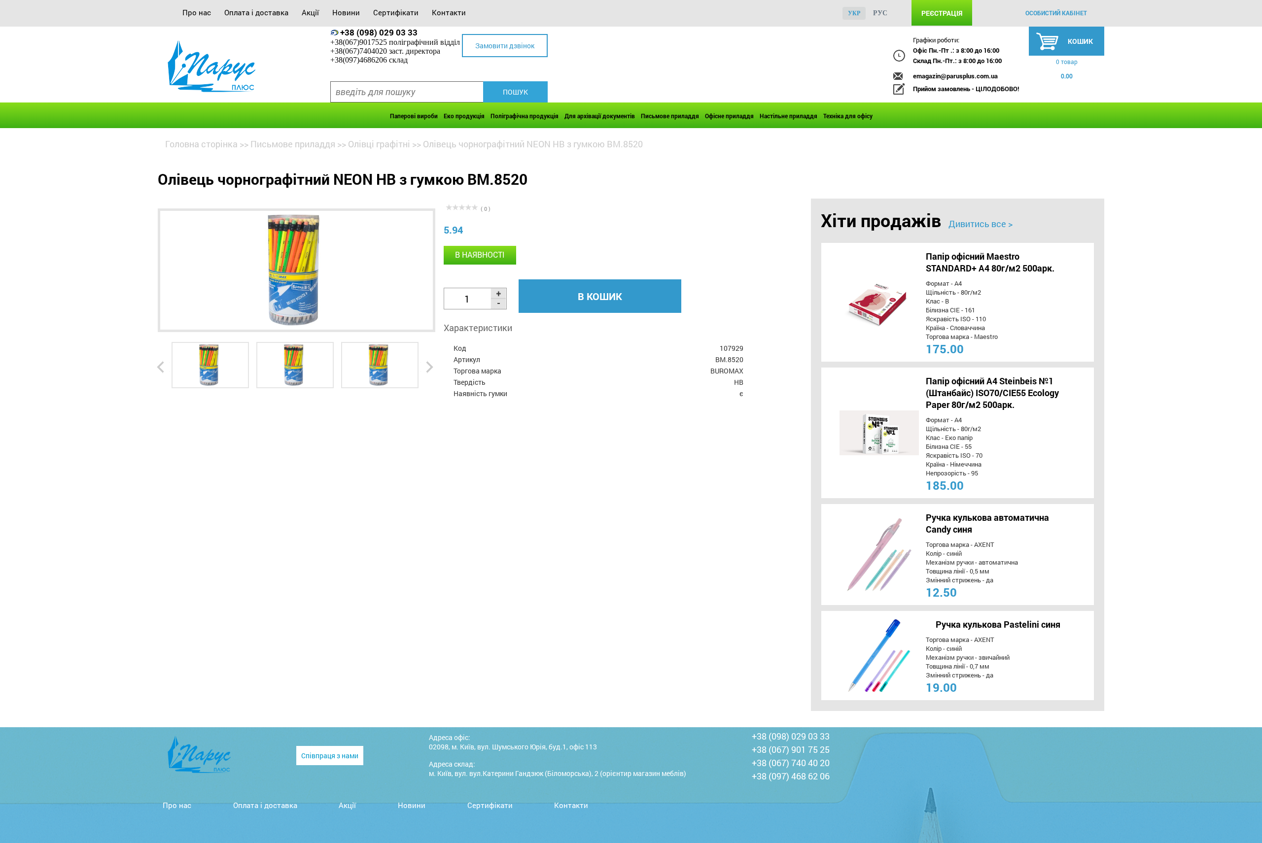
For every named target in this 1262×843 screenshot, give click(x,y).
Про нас (196, 12)
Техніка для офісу (848, 116)
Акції (310, 12)
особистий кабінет (1056, 13)
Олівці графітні (379, 144)
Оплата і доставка (256, 12)
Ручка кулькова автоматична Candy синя (987, 523)
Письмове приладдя (670, 116)
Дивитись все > (980, 224)
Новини (346, 12)
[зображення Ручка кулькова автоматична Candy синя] (861, 554)
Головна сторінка (201, 144)
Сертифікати (396, 12)
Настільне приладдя (788, 116)
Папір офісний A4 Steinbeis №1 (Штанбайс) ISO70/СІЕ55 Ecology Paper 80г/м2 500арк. (992, 392)
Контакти (449, 12)
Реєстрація (941, 13)
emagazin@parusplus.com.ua (955, 75)
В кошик (600, 296)
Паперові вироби (414, 116)
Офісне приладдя (729, 116)
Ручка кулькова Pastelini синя (998, 624)
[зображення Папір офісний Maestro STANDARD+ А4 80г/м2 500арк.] (861, 302)
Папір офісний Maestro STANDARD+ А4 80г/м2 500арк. (990, 262)
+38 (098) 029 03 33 (379, 32)
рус (880, 13)
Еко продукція (464, 116)
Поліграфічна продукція (525, 116)
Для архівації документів (599, 116)
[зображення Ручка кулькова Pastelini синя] (861, 655)
